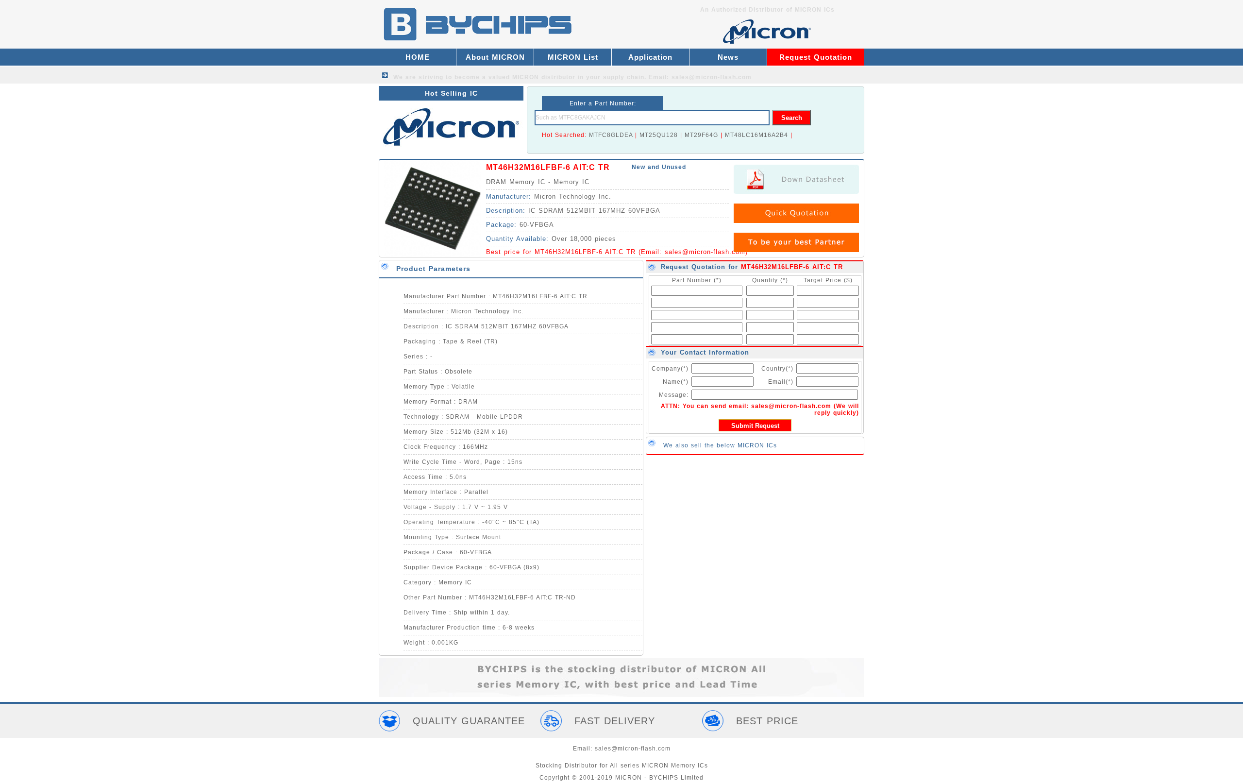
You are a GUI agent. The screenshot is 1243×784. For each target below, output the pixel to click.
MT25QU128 (658, 135)
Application (650, 57)
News (728, 57)
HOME (417, 57)
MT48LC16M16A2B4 (756, 135)
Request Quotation (815, 57)
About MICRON (495, 57)
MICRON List (573, 57)
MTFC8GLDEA (611, 135)
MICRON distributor (543, 77)
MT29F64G (701, 135)
